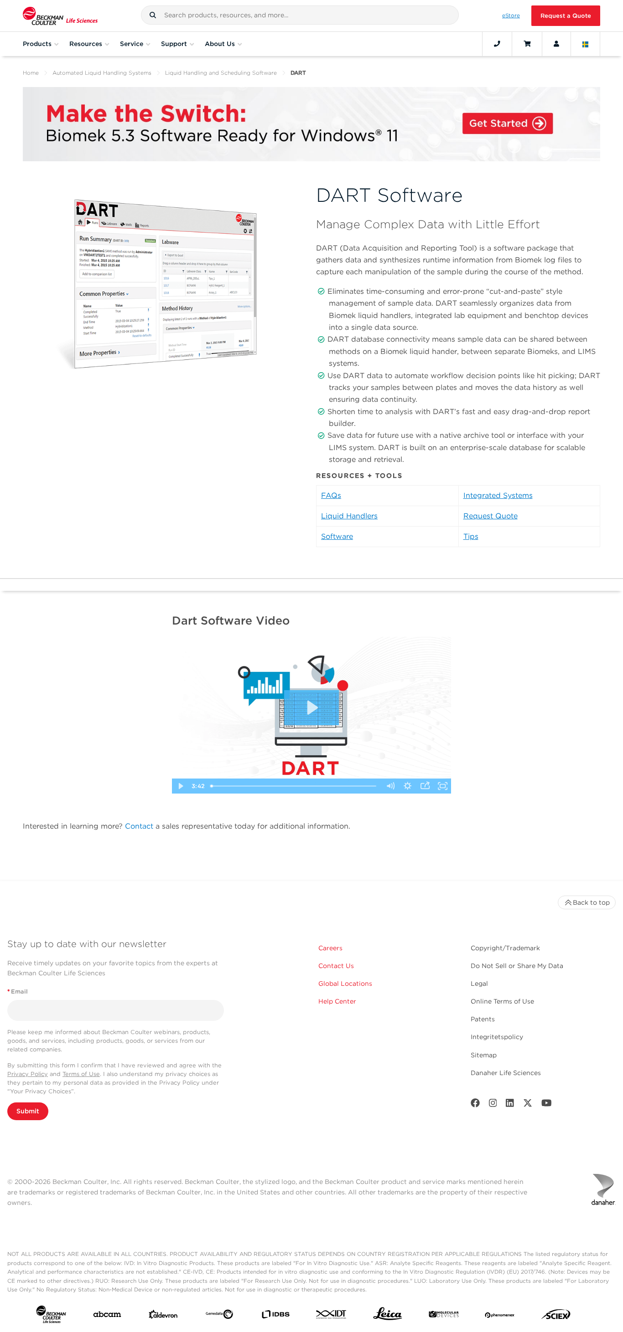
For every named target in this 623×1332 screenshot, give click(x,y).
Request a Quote (565, 15)
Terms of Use (81, 1074)
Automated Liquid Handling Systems (101, 72)
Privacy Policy (27, 1074)
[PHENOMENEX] (499, 1316)
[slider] (294, 786)
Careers (330, 948)
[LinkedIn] (510, 1105)
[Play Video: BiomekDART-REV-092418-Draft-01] (311, 707)
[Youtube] (546, 1105)
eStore (511, 15)
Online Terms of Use (502, 1001)
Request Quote (490, 516)
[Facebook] (475, 1105)
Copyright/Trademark (505, 948)
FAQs (331, 495)
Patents (483, 1019)
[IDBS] (275, 1316)
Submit (27, 1111)
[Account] (556, 44)
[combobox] (299, 15)
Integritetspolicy (497, 1036)
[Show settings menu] (407, 786)
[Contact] (497, 44)
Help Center (337, 1001)
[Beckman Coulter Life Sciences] (60, 15)
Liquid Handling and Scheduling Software (221, 72)
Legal (479, 983)
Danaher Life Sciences (506, 1072)
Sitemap (484, 1055)
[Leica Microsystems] (387, 1316)
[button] (153, 15)
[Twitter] (527, 1105)
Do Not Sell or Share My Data (517, 965)
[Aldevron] (163, 1316)
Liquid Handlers (349, 516)
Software (337, 536)
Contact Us (336, 965)
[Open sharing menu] (425, 786)
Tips (470, 536)
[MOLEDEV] (443, 1316)
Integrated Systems (498, 495)
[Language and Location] (585, 44)
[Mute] (390, 786)
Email (17, 991)
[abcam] (107, 1316)
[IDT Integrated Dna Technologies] (331, 1316)
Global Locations (345, 983)
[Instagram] (493, 1105)
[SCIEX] (555, 1316)
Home (31, 72)
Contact (139, 826)
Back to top (591, 902)
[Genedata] (219, 1316)
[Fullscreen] (442, 786)
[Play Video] (180, 786)
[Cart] (527, 44)
